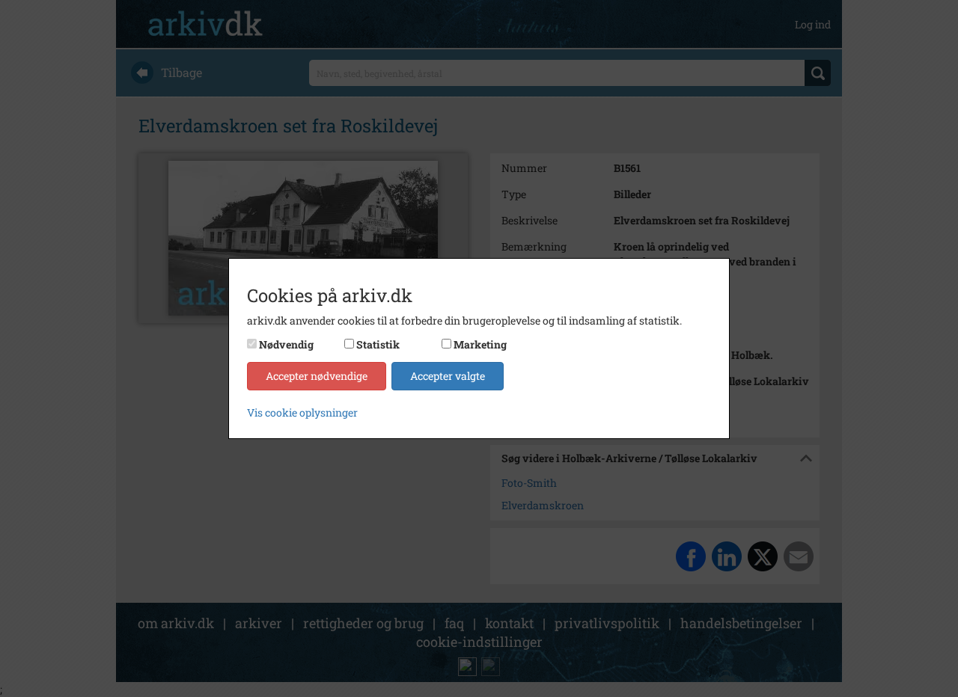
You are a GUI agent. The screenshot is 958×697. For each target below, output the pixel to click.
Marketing (480, 344)
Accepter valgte (447, 376)
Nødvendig (286, 344)
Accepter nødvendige (316, 376)
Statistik (378, 344)
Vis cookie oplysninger (302, 412)
